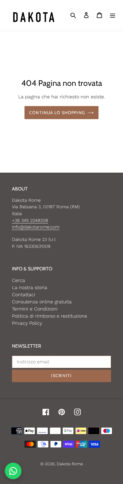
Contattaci (23, 294)
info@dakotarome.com (35, 227)
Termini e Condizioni (35, 309)
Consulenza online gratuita (42, 302)
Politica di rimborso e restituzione (49, 316)
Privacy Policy (27, 323)
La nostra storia (29, 287)
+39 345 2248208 (30, 220)
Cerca (18, 280)
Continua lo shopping (57, 112)
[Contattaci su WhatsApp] (13, 471)
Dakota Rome (70, 463)
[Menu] (112, 15)
